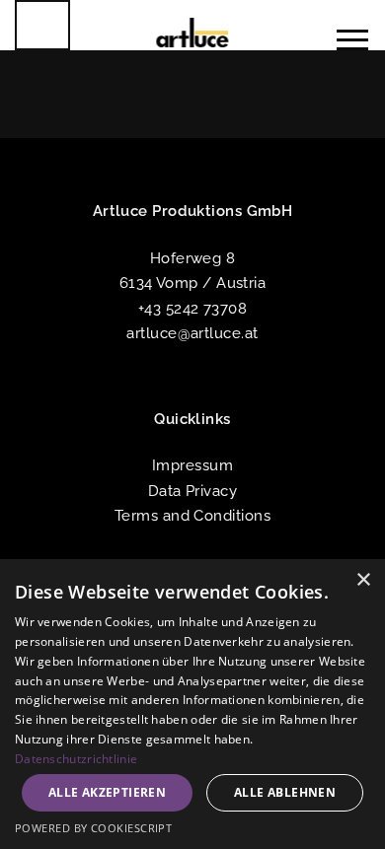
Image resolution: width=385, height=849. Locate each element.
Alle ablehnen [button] (285, 792)
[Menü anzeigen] (345, 40)
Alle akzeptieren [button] (107, 792)
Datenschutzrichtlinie (76, 758)
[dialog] (192, 704)
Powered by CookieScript (93, 827)
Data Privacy (192, 490)
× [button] (362, 580)
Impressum (192, 465)
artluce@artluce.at (192, 332)
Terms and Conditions (192, 515)
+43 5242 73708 (192, 308)
